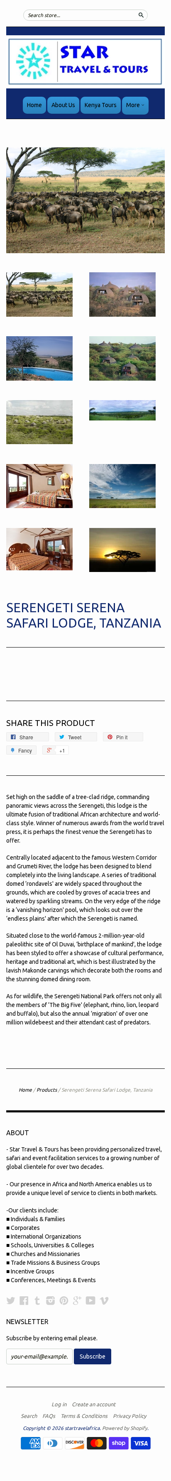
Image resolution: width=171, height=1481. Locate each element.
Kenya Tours (101, 105)
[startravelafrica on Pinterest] (63, 1300)
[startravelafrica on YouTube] (90, 1300)
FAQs (48, 1416)
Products (47, 1089)
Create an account (93, 1404)
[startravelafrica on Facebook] (24, 1300)
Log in (58, 1404)
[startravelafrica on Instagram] (50, 1300)
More (133, 105)
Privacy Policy (129, 1416)
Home (34, 105)
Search (29, 1416)
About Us (63, 105)
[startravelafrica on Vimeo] (104, 1300)
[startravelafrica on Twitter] (10, 1300)
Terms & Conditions (84, 1416)
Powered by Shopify (124, 1428)
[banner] (85, 61)
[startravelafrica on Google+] (77, 1300)
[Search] (141, 14)
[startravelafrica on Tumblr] (37, 1300)
